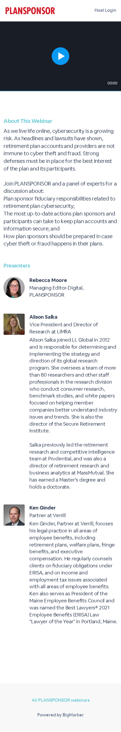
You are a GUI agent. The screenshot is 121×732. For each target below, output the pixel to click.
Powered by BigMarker (60, 715)
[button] (60, 56)
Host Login (105, 10)
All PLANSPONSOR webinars (61, 700)
